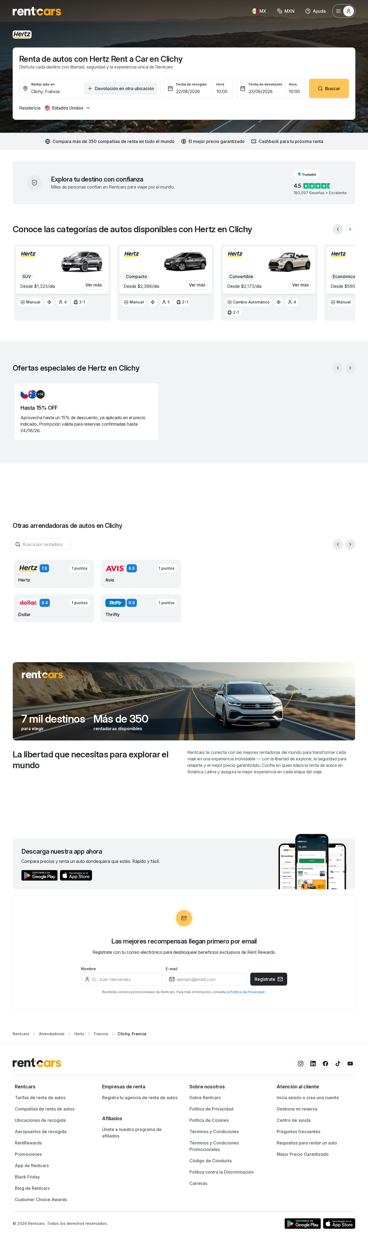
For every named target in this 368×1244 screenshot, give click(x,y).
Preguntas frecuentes (298, 1131)
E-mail (172, 968)
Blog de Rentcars (32, 1188)
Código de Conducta (210, 1160)
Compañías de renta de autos (44, 1109)
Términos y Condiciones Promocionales (214, 1146)
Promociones (28, 1154)
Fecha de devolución (265, 84)
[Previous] (338, 229)
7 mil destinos (53, 718)
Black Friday (27, 1177)
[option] (30, 302)
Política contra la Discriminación (221, 1172)
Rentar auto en (42, 84)
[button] (311, 174)
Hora (220, 84)
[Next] (350, 229)
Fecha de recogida (191, 84)
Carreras (198, 1183)
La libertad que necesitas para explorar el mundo (90, 759)
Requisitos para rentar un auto (307, 1143)
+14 (40, 394)
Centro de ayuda (294, 1120)
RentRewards (28, 1143)
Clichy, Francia (132, 1033)
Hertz (79, 1033)
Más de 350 (120, 718)
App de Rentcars (32, 1165)
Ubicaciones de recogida (40, 1120)
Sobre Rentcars (205, 1097)
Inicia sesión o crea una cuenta (308, 1097)
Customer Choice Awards (41, 1199)
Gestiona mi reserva (297, 1109)
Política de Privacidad (247, 992)
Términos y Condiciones (214, 1131)
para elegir (32, 728)
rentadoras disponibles (117, 728)
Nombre (88, 968)
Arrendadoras (52, 1033)
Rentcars (21, 1033)
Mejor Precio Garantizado (303, 1154)
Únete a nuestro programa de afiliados (132, 1133)
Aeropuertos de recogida (41, 1131)
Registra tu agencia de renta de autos (140, 1097)
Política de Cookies (209, 1120)
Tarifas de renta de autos (40, 1097)
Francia (101, 1033)
